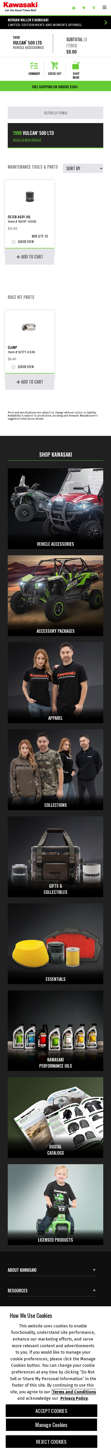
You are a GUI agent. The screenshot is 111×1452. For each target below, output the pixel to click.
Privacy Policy (74, 1398)
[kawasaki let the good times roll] (33, 7)
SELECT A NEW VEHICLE (27, 140)
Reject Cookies (51, 1441)
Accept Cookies (51, 1410)
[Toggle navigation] (104, 7)
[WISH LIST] (75, 7)
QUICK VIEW (25, 241)
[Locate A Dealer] (95, 7)
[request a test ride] (85, 7)
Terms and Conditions (74, 1391)
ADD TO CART (31, 257)
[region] (55, 1379)
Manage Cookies (51, 1425)
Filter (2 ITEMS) (55, 112)
